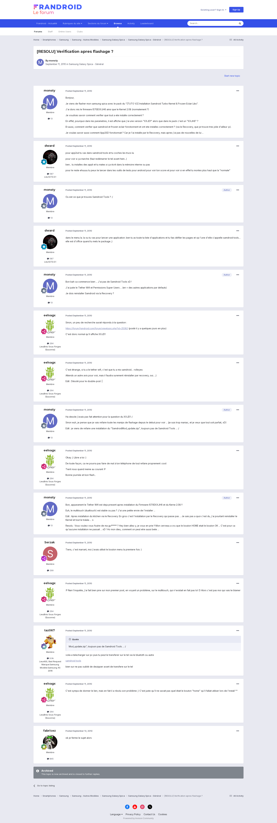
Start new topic (232, 75)
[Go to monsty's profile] (40, 62)
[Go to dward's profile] (50, 157)
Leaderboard (146, 23)
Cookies (162, 814)
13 (51, 118)
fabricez (49, 730)
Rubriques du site (72, 23)
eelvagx (49, 315)
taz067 (49, 630)
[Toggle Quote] (70, 639)
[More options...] (238, 91)
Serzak (49, 542)
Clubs (80, 31)
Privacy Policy (133, 814)
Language (115, 814)
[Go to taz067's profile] (50, 642)
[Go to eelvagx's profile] (50, 327)
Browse (118, 23)
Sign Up (236, 9)
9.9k (51, 658)
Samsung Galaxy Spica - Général (86, 64)
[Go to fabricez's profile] (50, 742)
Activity (131, 23)
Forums (38, 31)
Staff (50, 31)
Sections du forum (97, 23)
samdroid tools (73, 660)
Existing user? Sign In (213, 9)
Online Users (64, 31)
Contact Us (149, 814)
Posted (79, 91)
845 (51, 758)
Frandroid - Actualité (46, 23)
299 (51, 570)
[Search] (239, 23)
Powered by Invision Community (138, 818)
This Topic (227, 23)
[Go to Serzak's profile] (50, 554)
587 (51, 173)
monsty (53, 60)
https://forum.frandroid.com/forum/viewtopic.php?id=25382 (97, 328)
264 (51, 343)
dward (50, 146)
